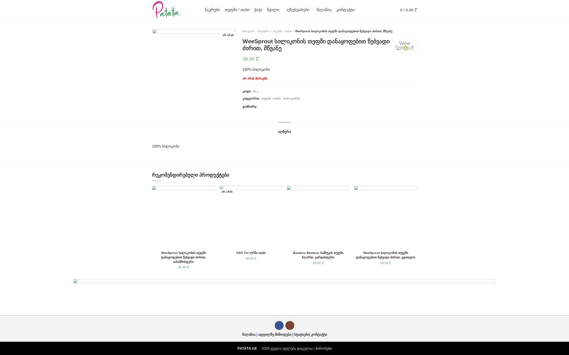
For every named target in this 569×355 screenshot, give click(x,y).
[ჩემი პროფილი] (389, 10)
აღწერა (284, 132)
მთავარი (248, 31)
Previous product (406, 31)
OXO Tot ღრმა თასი (251, 253)
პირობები (323, 348)
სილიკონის (291, 98)
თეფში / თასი (282, 31)
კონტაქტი (319, 334)
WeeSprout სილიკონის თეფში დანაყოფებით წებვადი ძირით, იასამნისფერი (183, 257)
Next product (415, 31)
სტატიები (301, 334)
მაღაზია (264, 31)
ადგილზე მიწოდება (274, 334)
